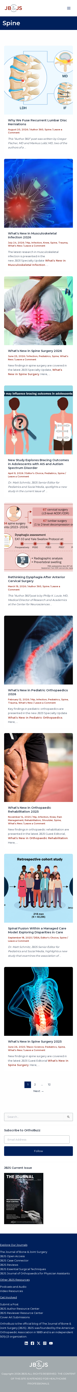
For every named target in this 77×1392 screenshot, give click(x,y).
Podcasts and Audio (13, 1286)
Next (38, 1091)
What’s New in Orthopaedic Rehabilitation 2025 (29, 809)
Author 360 (36, 129)
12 (49, 1084)
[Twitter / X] (38, 1343)
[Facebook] (32, 1343)
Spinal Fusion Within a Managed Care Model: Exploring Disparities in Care (37, 930)
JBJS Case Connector (14, 1260)
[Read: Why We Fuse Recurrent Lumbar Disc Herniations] (38, 79)
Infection (36, 242)
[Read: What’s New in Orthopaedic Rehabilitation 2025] (38, 767)
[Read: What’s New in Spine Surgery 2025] (38, 1001)
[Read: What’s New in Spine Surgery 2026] (38, 310)
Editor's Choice (34, 473)
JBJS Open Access (12, 1256)
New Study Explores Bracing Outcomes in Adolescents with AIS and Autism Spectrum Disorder (38, 464)
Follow (38, 1151)
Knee (46, 242)
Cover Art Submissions (15, 1317)
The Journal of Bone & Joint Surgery (23, 1251)
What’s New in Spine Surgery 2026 (35, 351)
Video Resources (11, 1291)
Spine (48, 129)
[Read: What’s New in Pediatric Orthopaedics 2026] (38, 649)
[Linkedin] (26, 1343)
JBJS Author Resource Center (19, 1308)
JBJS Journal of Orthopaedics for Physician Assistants (35, 1273)
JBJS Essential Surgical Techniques (23, 1269)
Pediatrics (45, 356)
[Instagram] (45, 1343)
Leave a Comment (34, 245)
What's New (15, 245)
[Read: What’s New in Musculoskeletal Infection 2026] (38, 192)
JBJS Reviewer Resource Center (21, 1313)
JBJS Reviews (9, 1264)
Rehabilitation (33, 820)
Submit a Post (9, 1304)
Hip (28, 242)
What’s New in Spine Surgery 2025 (35, 1041)
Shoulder (47, 820)
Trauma (63, 242)
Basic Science (35, 1046)
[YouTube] (51, 1343)
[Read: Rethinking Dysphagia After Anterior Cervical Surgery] (38, 536)
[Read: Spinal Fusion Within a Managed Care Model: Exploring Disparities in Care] (38, 887)
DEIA (36, 937)
